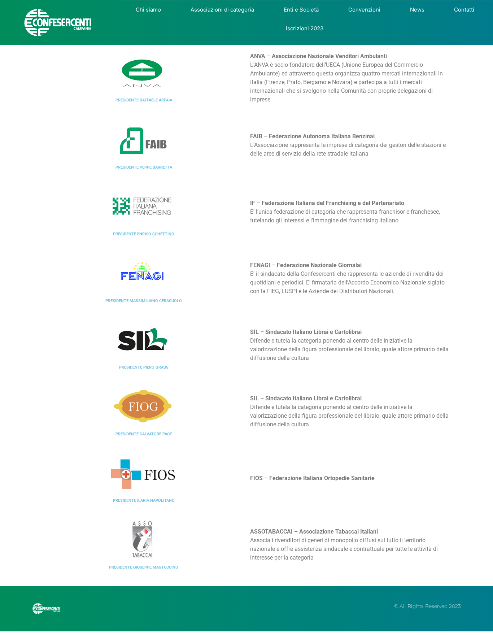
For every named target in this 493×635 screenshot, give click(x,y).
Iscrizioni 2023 (305, 28)
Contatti (464, 9)
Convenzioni (364, 9)
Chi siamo (148, 9)
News (417, 9)
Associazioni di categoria (222, 9)
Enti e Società (301, 9)
